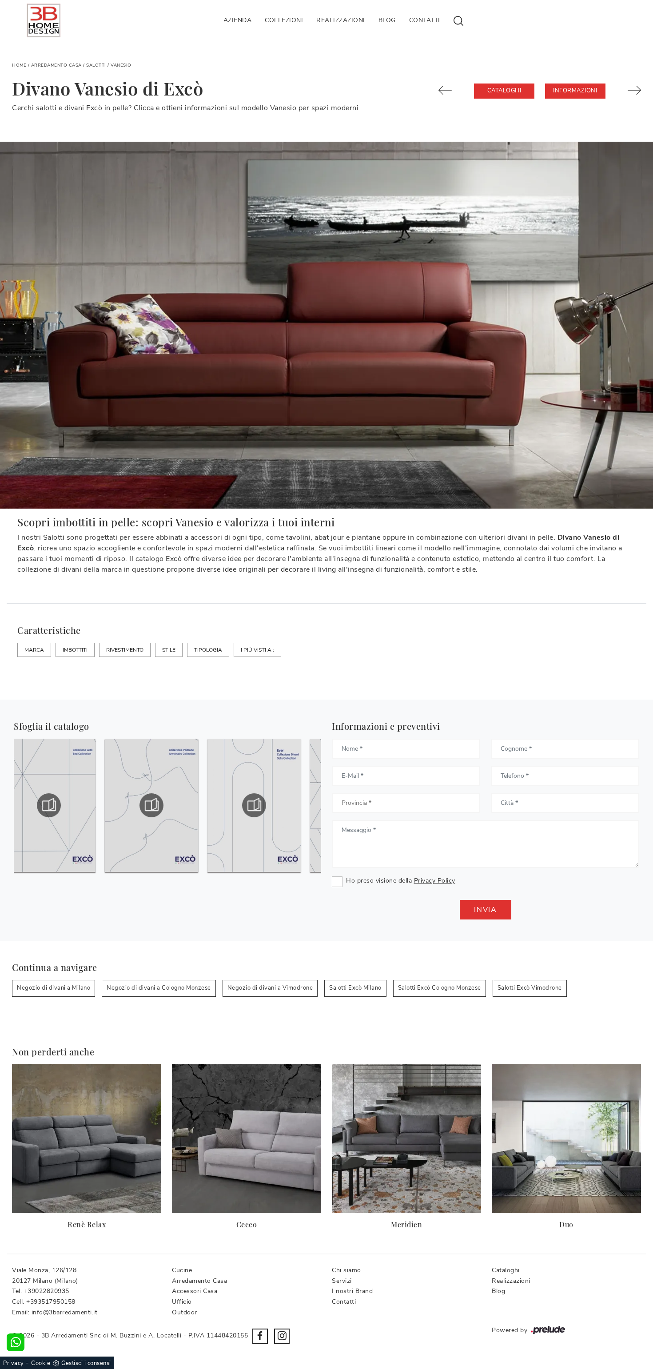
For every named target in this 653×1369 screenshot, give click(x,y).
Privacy (13, 1363)
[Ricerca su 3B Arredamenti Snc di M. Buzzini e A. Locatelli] (458, 20)
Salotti (96, 65)
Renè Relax (87, 1224)
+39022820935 (46, 1291)
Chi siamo (346, 1270)
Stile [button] (168, 649)
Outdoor (184, 1312)
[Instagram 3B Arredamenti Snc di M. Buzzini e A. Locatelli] (282, 1336)
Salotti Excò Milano (355, 988)
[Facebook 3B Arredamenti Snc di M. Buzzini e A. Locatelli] (260, 1336)
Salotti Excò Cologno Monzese (439, 988)
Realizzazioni (340, 20)
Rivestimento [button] (124, 649)
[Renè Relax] (86, 1138)
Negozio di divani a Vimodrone (270, 988)
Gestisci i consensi (86, 1363)
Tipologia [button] (208, 649)
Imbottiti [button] (75, 649)
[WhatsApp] (15, 1342)
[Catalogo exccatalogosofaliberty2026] (265, 805)
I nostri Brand (352, 1291)
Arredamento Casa (56, 65)
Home (19, 65)
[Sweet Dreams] (450, 90)
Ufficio (182, 1301)
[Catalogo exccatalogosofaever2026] (163, 805)
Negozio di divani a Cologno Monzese (159, 988)
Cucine (182, 1270)
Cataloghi (504, 91)
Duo (566, 1224)
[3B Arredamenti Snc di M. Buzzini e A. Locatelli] (43, 20)
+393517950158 (51, 1301)
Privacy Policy (434, 880)
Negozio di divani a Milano (53, 988)
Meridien (406, 1224)
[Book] (628, 90)
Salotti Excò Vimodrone (530, 988)
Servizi (342, 1281)
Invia (485, 910)
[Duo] (566, 1138)
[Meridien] (406, 1138)
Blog (387, 20)
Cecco (246, 1224)
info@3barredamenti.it (65, 1312)
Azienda (237, 20)
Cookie (40, 1363)
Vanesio (121, 65)
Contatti (424, 20)
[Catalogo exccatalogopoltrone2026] (60, 805)
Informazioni (575, 91)
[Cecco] (246, 1138)
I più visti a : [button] (257, 649)
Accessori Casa (194, 1291)
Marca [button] (34, 649)
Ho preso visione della (400, 880)
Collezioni (284, 20)
